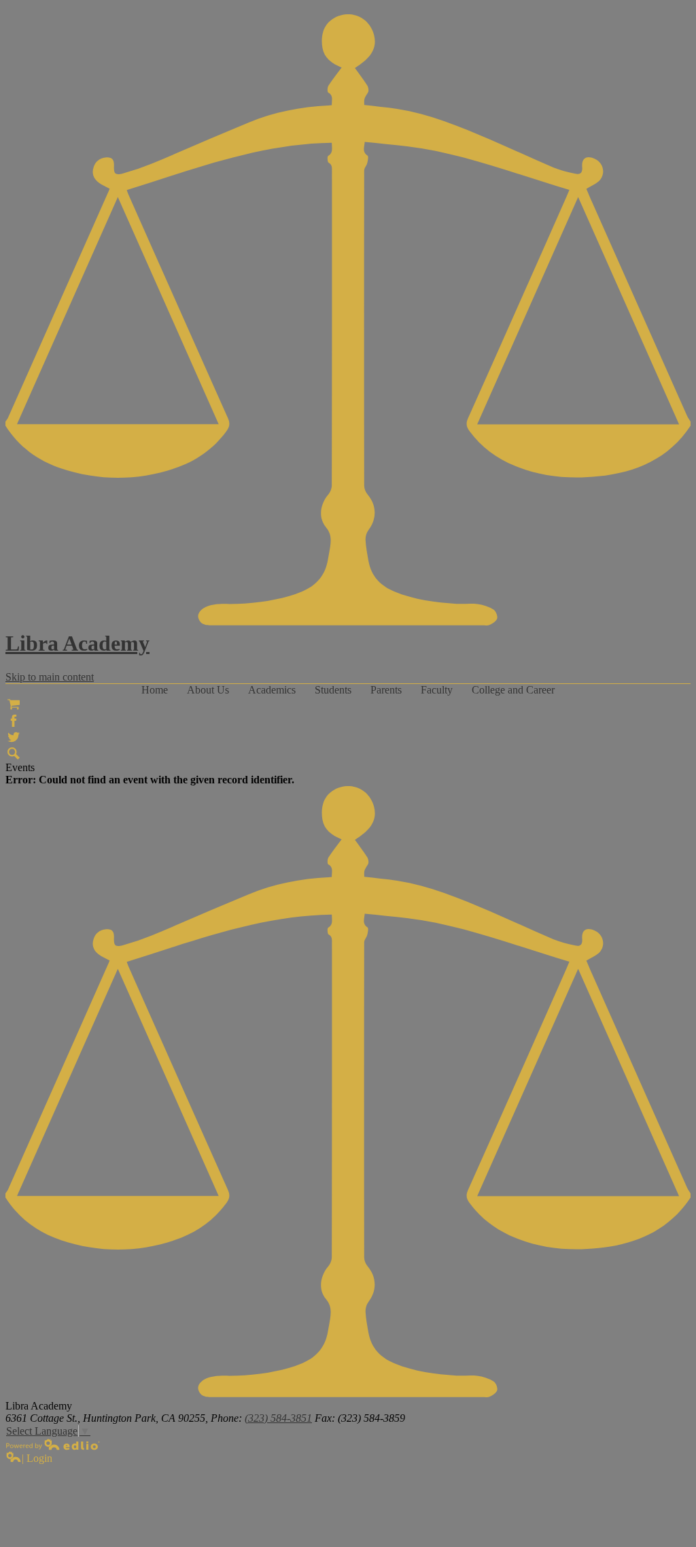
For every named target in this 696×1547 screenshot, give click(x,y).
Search (13, 753)
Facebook (13, 721)
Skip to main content (49, 677)
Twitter (13, 737)
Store (13, 704)
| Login (37, 1458)
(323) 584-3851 (278, 1418)
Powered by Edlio (53, 1444)
